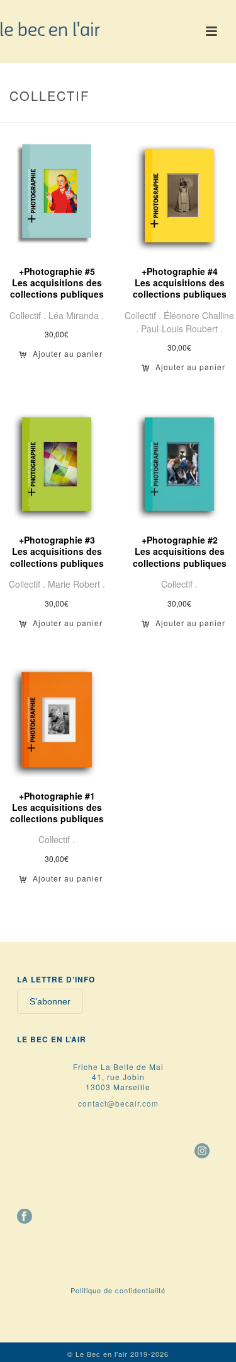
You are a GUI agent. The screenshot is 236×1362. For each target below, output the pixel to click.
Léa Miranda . (76, 315)
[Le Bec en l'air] (50, 28)
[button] (60, 358)
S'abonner (50, 1001)
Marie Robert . (76, 584)
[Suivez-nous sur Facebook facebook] (24, 1217)
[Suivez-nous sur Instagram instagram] (202, 1151)
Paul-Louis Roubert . (182, 328)
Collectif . (28, 315)
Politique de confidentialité (118, 1290)
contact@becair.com (118, 1103)
